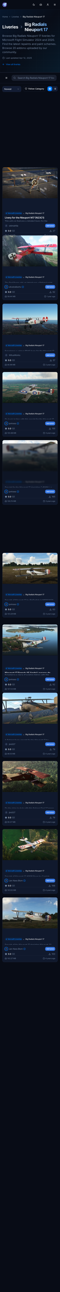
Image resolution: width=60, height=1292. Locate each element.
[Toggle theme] (34, 5)
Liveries (15, 16)
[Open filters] (6, 78)
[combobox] (11, 89)
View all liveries (13, 64)
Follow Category (36, 88)
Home (5, 16)
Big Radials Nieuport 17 (34, 213)
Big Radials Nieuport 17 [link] (34, 16)
